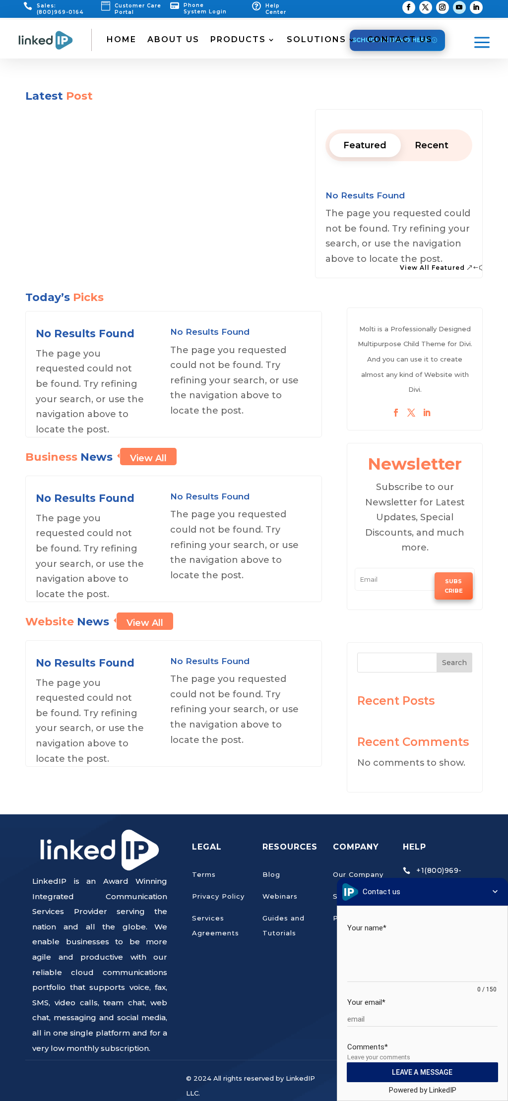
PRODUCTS (238, 39)
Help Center (275, 8)
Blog (271, 874)
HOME (121, 39)
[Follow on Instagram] (442, 7)
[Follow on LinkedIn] (476, 7)
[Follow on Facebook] (408, 7)
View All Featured (432, 267)
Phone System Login (205, 8)
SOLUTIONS (316, 39)
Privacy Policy (218, 896)
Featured (364, 145)
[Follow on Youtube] (459, 7)
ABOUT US (173, 39)
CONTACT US (400, 39)
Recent (431, 145)
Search (454, 662)
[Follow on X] (425, 7)
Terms (204, 874)
